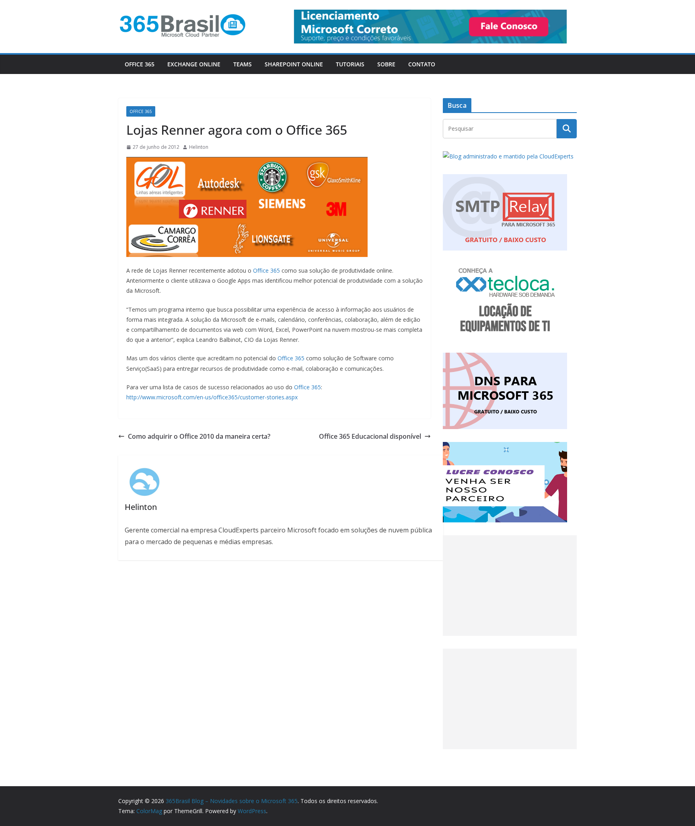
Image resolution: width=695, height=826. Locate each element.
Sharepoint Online (294, 64)
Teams (242, 64)
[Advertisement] (510, 585)
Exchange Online (193, 64)
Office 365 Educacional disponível (370, 436)
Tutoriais (350, 64)
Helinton (198, 147)
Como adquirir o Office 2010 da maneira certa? (199, 436)
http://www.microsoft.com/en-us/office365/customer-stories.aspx (212, 397)
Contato (421, 64)
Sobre (386, 64)
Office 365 (139, 64)
